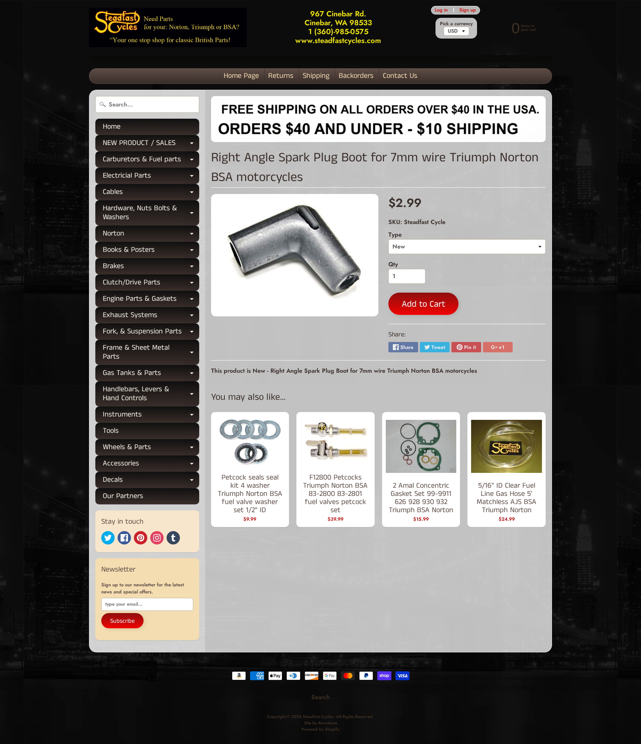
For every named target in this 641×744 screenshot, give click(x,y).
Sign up (467, 10)
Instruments (151, 416)
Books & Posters (151, 251)
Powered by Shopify (320, 729)
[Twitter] (108, 537)
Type (395, 234)
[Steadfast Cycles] (168, 27)
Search (320, 697)
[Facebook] (124, 537)
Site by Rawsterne (320, 723)
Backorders (356, 75)
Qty (393, 264)
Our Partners (123, 496)
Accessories (151, 465)
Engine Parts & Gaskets (151, 300)
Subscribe (122, 621)
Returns (280, 75)
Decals (151, 481)
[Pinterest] (140, 537)
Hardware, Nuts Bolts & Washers (151, 213)
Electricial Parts (151, 177)
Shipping (316, 75)
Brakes (151, 267)
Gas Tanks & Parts (151, 374)
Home (112, 126)
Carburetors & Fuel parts (151, 161)
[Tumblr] (173, 537)
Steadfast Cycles (318, 717)
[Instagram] (157, 537)
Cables (151, 193)
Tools (111, 430)
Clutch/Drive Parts (151, 284)
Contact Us (400, 75)
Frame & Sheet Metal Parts (151, 352)
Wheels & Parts (151, 448)
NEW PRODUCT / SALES (151, 144)
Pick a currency (456, 23)
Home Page (241, 75)
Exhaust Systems (151, 316)
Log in (441, 10)
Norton (151, 235)
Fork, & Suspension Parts (151, 333)
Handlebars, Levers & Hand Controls (151, 394)
